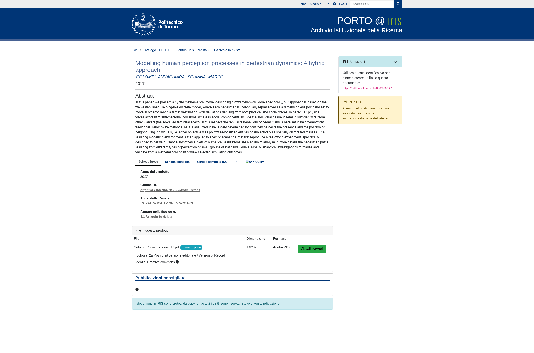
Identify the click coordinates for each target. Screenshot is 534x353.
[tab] (237, 161)
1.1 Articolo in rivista (226, 50)
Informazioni (355, 61)
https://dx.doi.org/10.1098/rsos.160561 (170, 190)
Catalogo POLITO (155, 50)
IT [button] (325, 3)
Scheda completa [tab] (177, 161)
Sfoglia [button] (314, 3)
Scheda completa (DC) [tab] (212, 161)
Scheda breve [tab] (148, 161)
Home (302, 3)
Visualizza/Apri (312, 248)
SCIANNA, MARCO (206, 77)
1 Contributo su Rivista (190, 50)
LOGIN (343, 3)
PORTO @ (356, 24)
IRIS (135, 50)
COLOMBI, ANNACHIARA (160, 77)
